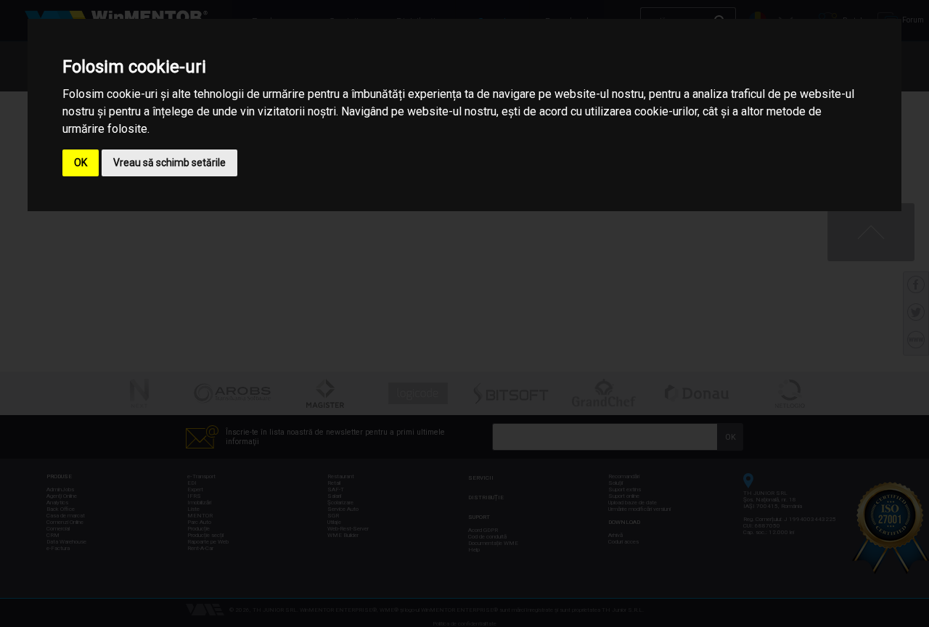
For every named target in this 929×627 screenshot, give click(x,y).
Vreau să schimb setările (169, 162)
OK (80, 162)
